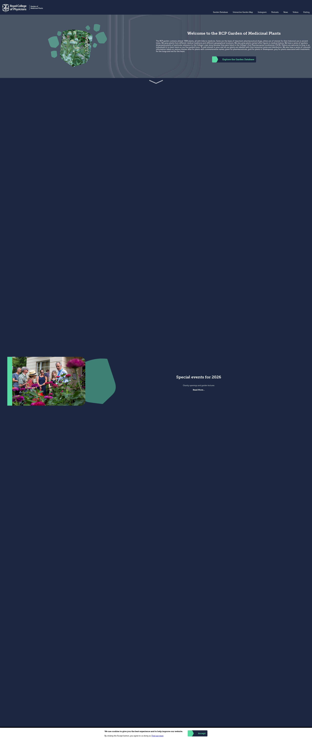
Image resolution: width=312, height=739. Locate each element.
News (285, 12)
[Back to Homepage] (23, 11)
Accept (202, 733)
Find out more (157, 736)
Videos (295, 12)
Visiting (306, 12)
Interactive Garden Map (243, 12)
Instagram (262, 12)
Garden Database (220, 12)
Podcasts (275, 12)
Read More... (199, 390)
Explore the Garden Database (238, 59)
